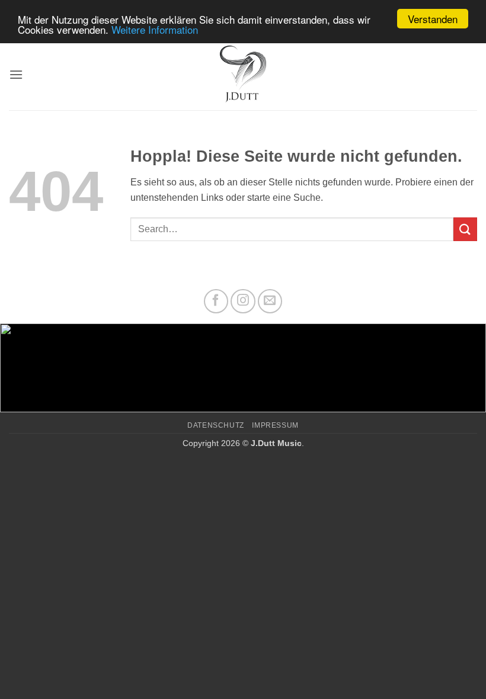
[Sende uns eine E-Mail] (270, 301)
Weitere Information (154, 29)
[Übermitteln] (465, 229)
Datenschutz (215, 425)
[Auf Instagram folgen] (243, 301)
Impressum (275, 425)
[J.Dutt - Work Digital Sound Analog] (243, 74)
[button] (16, 74)
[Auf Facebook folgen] (216, 301)
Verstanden (433, 18)
